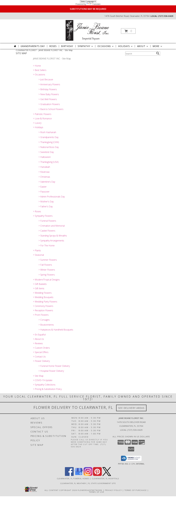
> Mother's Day (46, 201)
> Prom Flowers (41, 314)
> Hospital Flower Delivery (51, 370)
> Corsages (44, 319)
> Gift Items (38, 288)
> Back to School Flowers (50, 109)
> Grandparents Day (48, 137)
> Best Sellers (39, 70)
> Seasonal (38, 254)
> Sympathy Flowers (43, 215)
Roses (53, 46)
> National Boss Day (48, 147)
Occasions (104, 46)
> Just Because (45, 79)
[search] (157, 53)
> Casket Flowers (46, 230)
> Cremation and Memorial (51, 225)
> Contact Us (39, 356)
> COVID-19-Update (42, 380)
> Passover (44, 191)
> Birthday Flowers (47, 89)
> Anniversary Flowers (49, 84)
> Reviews (38, 343)
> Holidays (38, 127)
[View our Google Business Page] (78, 475)
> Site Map (38, 375)
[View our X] (106, 475)
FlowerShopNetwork (90, 490)
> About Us (38, 339)
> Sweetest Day (46, 152)
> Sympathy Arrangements (51, 240)
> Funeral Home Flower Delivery (54, 365)
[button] (128, 31)
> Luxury (37, 122)
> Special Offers (40, 352)
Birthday (67, 46)
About (141, 46)
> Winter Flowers (46, 269)
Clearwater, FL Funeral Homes (73, 478)
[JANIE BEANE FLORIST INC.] (88, 30)
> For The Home (46, 245)
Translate (96, 4)
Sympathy (84, 46)
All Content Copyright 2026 (61, 490)
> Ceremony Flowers (43, 306)
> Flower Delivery (41, 360)
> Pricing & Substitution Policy (47, 389)
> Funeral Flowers (47, 220)
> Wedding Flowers (42, 292)
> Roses (37, 211)
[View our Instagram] (88, 475)
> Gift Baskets (40, 284)
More (156, 46)
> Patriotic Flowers (42, 114)
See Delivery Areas (131, 408)
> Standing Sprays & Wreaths (52, 235)
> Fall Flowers (45, 264)
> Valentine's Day (46, 181)
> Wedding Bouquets (43, 297)
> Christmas (44, 176)
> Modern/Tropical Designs (46, 279)
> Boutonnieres (46, 324)
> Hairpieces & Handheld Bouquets (55, 329)
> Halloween (44, 156)
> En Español (39, 334)
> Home (37, 65)
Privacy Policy (113, 490)
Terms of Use (96, 492)
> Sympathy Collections (44, 384)
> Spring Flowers (46, 274)
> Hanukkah (44, 166)
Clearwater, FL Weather (73, 483)
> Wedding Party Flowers (45, 301)
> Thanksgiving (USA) (48, 161)
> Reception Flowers (43, 310)
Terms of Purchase (135, 490)
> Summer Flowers (47, 259)
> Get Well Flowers (47, 99)
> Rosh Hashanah (47, 132)
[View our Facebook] (69, 475)
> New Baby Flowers (48, 94)
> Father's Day (45, 206)
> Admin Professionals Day (51, 196)
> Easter (42, 186)
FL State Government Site (102, 483)
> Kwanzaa (43, 171)
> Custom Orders (41, 347)
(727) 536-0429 (165, 16)
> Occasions (39, 74)
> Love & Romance (42, 118)
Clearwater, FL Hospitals (105, 478)
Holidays (124, 46)
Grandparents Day (33, 46)
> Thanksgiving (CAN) (48, 142)
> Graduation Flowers (49, 104)
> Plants (37, 250)
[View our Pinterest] (97, 475)
